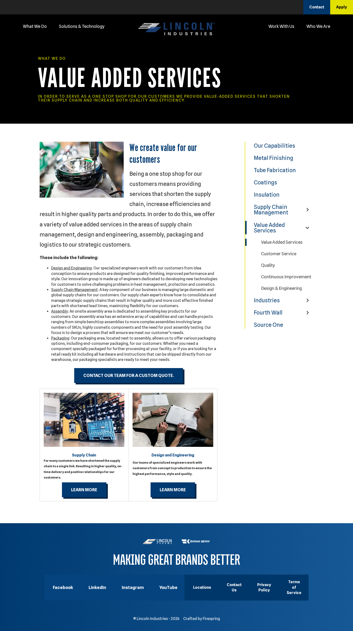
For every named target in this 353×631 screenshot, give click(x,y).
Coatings (265, 182)
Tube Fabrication (275, 170)
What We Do (35, 26)
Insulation (267, 194)
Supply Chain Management (271, 210)
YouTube (168, 587)
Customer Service (278, 253)
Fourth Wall (268, 312)
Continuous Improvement (286, 276)
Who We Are (318, 26)
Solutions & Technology (81, 26)
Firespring (211, 618)
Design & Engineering (281, 288)
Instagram (133, 587)
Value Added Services (269, 228)
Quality (268, 265)
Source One (268, 325)
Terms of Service (294, 587)
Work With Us (281, 26)
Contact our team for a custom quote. (128, 375)
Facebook (63, 587)
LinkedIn (97, 587)
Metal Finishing (273, 158)
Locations (202, 587)
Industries (267, 300)
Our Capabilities (274, 145)
